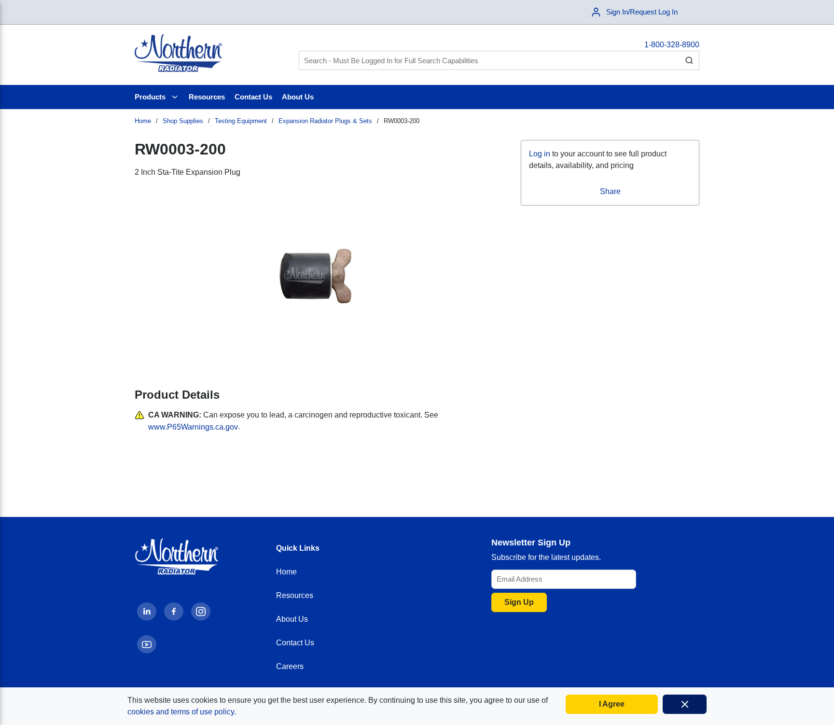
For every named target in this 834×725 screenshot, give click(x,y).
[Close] (685, 704)
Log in (539, 154)
